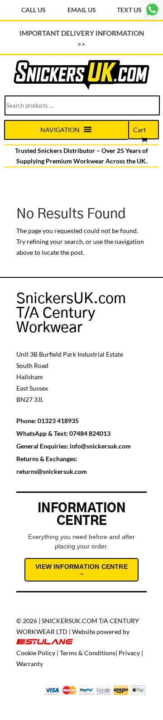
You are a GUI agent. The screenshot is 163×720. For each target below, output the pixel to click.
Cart (139, 130)
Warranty (29, 664)
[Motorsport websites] (45, 642)
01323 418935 (58, 420)
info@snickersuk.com (100, 446)
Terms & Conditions (87, 653)
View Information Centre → (81, 570)
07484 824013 (89, 433)
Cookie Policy (35, 653)
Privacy (129, 653)
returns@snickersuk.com (51, 471)
